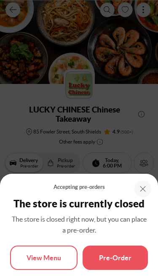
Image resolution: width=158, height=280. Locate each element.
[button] (142, 189)
